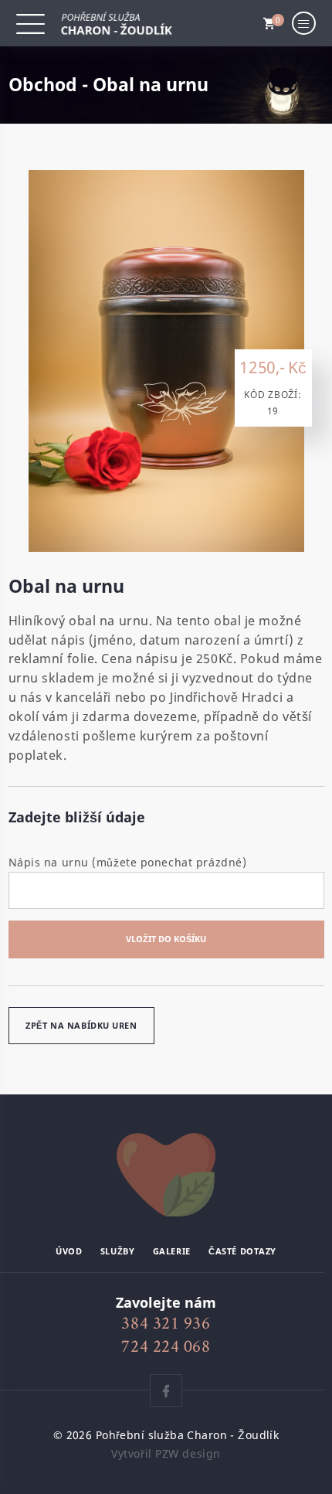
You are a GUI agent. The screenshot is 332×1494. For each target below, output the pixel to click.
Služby (117, 1251)
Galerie (172, 1251)
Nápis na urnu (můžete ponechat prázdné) (127, 862)
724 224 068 (165, 1346)
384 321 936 (165, 1323)
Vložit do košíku (166, 938)
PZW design (188, 1453)
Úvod (69, 1251)
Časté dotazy (242, 1251)
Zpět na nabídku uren (81, 1025)
